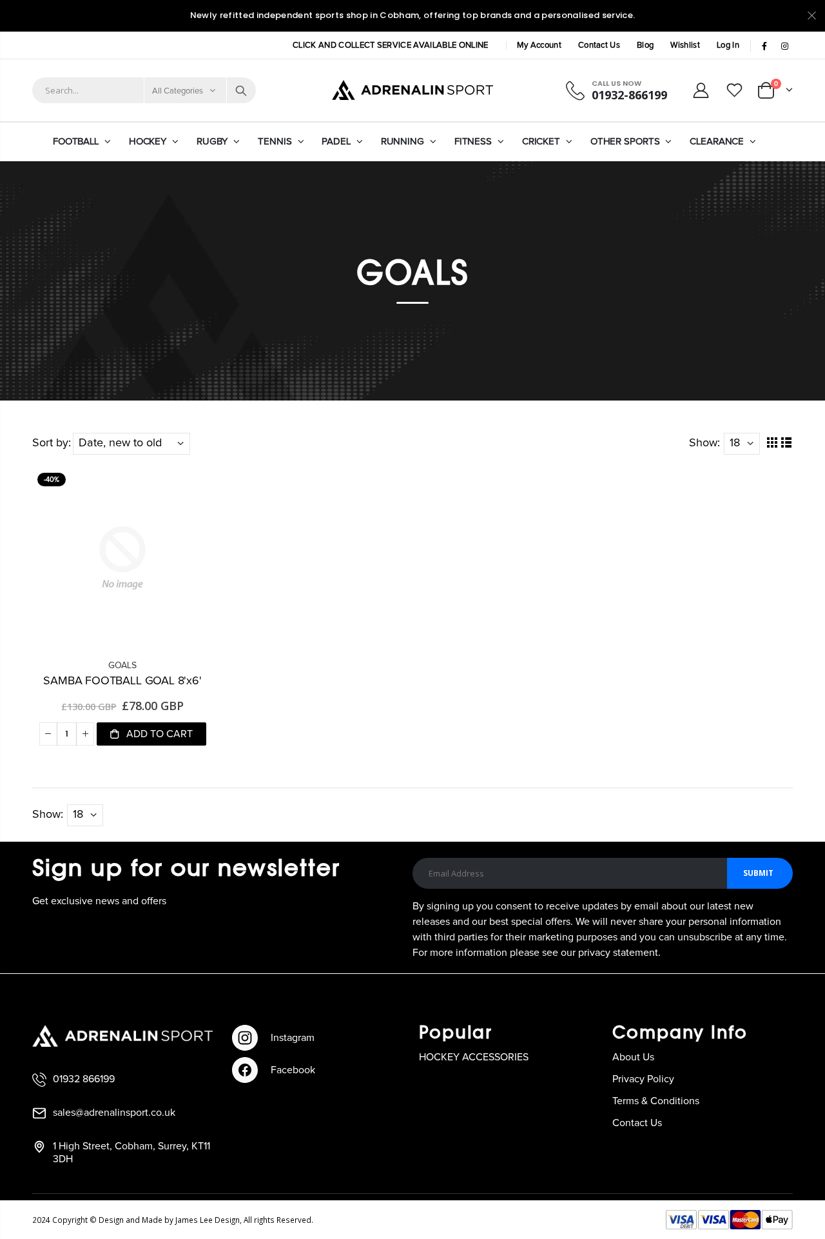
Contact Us (599, 45)
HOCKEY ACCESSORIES (474, 1057)
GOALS (122, 665)
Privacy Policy (643, 1079)
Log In (728, 45)
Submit (758, 872)
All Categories (178, 91)
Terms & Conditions (655, 1101)
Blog (645, 45)
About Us (633, 1057)
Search (241, 90)
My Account (539, 45)
